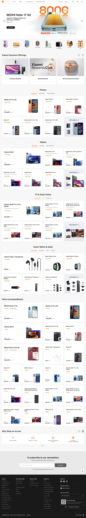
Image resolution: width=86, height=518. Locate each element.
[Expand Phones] (16, 1)
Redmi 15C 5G (49, 409)
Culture (45, 498)
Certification (4, 502)
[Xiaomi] (3, 2)
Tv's (17, 485)
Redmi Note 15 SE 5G (72, 99)
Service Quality (47, 504)
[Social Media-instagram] (67, 481)
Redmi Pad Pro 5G (50, 172)
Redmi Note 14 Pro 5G (51, 120)
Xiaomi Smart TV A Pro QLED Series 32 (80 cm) (73, 204)
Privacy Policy (51, 469)
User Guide (4, 491)
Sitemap (28, 515)
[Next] (82, 21)
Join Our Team (47, 508)
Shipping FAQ (5, 485)
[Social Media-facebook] (61, 481)
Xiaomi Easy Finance (6, 506)
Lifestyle (18, 491)
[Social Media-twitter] (64, 481)
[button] (60, 339)
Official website (13, 440)
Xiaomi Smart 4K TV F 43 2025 (11, 225)
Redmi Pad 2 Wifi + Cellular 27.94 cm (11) (11, 410)
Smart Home (18, 493)
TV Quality (46, 502)
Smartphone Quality (48, 500)
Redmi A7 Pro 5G (10, 100)
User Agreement (47, 485)
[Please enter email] (82, 495)
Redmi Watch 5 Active (72, 256)
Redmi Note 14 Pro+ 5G (31, 120)
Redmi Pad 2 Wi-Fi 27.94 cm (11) (74, 152)
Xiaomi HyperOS (47, 506)
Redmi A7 (6, 120)
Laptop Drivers (5, 493)
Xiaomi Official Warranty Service (53, 441)
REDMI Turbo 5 (28, 368)
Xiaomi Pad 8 (9, 152)
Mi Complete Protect (6, 500)
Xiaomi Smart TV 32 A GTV (32, 225)
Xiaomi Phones (19, 481)
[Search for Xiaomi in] (73, 1)
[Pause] (59, 36)
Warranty (4, 487)
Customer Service (6, 483)
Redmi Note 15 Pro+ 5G (51, 326)
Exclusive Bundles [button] (15, 79)
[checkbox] (32, 469)
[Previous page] (4, 21)
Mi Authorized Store (34, 483)
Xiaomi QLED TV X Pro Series (12, 205)
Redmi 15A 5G (49, 99)
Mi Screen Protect (6, 495)
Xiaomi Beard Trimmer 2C (31, 277)
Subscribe (60, 465)
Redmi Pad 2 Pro (50, 151)
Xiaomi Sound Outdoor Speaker (10, 277)
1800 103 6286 (66, 488)
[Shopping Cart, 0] (77, 1)
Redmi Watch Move (50, 256)
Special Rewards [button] (43, 79)
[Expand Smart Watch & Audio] (45, 1)
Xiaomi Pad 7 (28, 172)
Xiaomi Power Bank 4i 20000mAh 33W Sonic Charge (30, 390)
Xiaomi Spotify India (6, 508)
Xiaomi (45, 481)
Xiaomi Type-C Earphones (13, 257)
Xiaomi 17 (48, 368)
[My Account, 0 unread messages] (82, 1)
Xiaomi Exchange (5, 489)
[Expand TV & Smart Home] (33, 1)
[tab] (15, 71)
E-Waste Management (48, 491)
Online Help (4, 481)
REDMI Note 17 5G (10, 306)
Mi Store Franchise (34, 485)
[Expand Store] (9, 1)
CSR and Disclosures (48, 489)
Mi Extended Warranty (6, 498)
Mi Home (32, 481)
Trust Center (46, 495)
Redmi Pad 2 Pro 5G (9, 172)
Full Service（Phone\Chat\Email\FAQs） (73, 441)
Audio (17, 489)
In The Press (46, 493)
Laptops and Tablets (20, 487)
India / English (79, 515)
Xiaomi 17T (7, 368)
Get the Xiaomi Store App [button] (71, 79)
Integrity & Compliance (49, 487)
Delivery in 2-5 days (33, 440)
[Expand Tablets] (22, 1)
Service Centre (5, 504)
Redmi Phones (19, 483)
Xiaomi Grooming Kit (51, 277)
